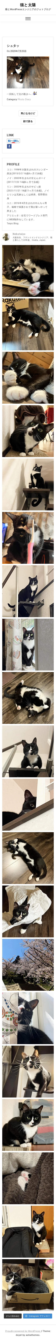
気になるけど (28, 113)
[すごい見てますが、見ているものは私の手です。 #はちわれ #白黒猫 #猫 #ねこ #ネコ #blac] (28, 431)
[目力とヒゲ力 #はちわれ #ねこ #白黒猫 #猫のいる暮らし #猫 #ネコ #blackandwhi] (28, 1071)
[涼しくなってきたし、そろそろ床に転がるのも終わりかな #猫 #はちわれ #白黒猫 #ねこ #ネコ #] (28, 698)
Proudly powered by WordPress (23, 1331)
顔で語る (28, 121)
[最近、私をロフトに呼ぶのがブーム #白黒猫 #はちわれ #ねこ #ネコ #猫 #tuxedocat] (28, 751)
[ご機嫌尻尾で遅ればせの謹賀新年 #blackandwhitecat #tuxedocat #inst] (28, 591)
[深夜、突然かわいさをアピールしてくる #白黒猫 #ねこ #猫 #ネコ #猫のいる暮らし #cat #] (28, 858)
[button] (28, 19)
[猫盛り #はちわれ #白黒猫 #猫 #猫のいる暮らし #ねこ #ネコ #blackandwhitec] (28, 1285)
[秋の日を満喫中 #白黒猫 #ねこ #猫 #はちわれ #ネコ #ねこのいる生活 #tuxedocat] (28, 645)
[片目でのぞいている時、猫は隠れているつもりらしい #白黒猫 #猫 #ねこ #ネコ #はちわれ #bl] (28, 805)
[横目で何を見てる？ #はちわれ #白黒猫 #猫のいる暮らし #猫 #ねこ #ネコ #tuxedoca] (28, 1125)
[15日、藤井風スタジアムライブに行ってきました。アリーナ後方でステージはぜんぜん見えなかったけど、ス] (28, 1232)
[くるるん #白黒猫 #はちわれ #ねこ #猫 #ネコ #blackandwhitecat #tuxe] (28, 484)
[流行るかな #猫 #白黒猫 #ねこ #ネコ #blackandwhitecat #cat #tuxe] (28, 911)
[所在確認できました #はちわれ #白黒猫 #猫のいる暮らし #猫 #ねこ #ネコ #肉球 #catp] (28, 1178)
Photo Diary (24, 99)
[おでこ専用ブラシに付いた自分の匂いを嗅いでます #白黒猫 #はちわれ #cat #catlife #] (28, 538)
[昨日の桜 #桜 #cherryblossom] (28, 965)
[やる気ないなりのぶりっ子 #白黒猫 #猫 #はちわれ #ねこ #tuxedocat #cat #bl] (28, 271)
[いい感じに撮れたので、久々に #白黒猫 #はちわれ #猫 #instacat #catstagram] (28, 1018)
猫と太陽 (28, 5)
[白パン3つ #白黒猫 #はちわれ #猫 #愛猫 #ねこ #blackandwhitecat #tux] (28, 378)
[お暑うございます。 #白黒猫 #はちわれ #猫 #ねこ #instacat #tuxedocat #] (28, 324)
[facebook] (9, 145)
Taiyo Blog (13, 223)
